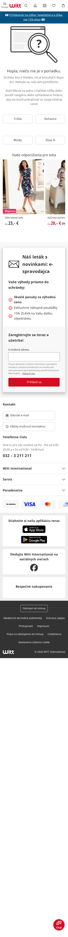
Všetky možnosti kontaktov (27, 426)
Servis (7, 479)
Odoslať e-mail (23, 416)
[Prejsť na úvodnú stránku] (15, 5)
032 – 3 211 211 (17, 455)
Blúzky (18, 140)
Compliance (54, 634)
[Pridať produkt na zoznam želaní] (40, 163)
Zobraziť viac (28, 373)
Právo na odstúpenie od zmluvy (25, 634)
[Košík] (63, 5)
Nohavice (50, 119)
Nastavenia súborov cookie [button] (34, 642)
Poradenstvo (12, 490)
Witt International (17, 468)
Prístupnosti (26, 626)
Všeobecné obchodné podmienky (22, 618)
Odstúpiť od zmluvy (34, 608)
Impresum (43, 626)
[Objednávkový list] (44, 5)
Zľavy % (50, 140)
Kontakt (9, 404)
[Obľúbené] (54, 5)
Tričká (18, 119)
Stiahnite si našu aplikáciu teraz (34, 521)
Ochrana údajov (55, 618)
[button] (4, 5)
